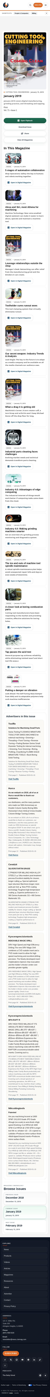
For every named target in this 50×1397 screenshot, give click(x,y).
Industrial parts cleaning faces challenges (21, 452)
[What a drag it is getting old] (13, 390)
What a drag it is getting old (20, 407)
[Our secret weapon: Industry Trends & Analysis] (13, 336)
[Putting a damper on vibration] (13, 679)
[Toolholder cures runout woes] (13, 293)
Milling (34, 13)
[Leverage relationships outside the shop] (13, 246)
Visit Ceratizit (14, 927)
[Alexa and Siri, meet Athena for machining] (13, 195)
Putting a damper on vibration (21, 690)
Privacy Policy (10, 1306)
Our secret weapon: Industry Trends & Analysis (24, 354)
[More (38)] (46, 13)
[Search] (30, 5)
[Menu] (45, 5)
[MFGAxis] (5, 1365)
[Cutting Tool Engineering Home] (6, 5)
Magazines (8, 1275)
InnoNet (17, 1393)
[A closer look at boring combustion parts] (13, 594)
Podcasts (7, 1371)
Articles (7, 1268)
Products (7, 1256)
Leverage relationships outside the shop (23, 264)
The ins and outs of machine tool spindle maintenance (22, 564)
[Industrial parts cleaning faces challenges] (13, 437)
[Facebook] (5, 1359)
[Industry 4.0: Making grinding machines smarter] (13, 518)
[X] (10, 1359)
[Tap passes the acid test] (13, 640)
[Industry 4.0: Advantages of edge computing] (13, 478)
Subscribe (38, 5)
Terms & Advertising (19, 1385)
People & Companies (21, 13)
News (6, 1249)
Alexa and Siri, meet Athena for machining (21, 208)
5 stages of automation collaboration (25, 170)
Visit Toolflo (13, 779)
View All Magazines (25, 140)
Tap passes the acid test (18, 652)
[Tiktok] (40, 1359)
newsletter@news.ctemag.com (14, 1339)
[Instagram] (16, 1359)
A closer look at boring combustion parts (24, 608)
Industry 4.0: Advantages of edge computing (22, 490)
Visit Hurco (13, 855)
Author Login (5, 1385)
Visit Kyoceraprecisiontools (20, 1006)
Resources (8, 1281)
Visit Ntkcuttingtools (17, 1173)
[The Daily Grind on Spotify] (40, 1375)
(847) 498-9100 (8, 1333)
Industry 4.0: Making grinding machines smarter (21, 529)
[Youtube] (22, 1359)
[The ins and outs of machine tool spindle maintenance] (13, 554)
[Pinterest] (28, 1359)
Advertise (8, 1294)
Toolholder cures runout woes (21, 305)
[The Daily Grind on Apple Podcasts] (45, 1375)
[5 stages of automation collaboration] (13, 158)
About (6, 1287)
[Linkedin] (34, 1359)
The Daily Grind (9, 1375)
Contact (7, 1300)
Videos (7, 1262)
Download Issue (25, 127)
